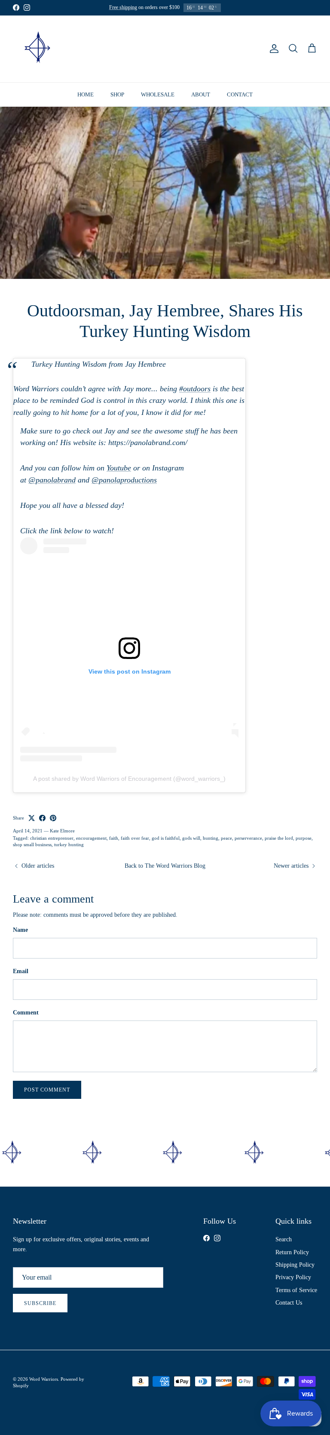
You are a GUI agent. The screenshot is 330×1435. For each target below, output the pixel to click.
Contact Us (288, 1302)
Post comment (47, 1090)
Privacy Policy (293, 1277)
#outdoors (195, 388)
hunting (210, 838)
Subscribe (40, 1303)
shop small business (32, 844)
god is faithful (166, 838)
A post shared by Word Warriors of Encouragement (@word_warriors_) (129, 778)
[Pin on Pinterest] (53, 818)
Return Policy (292, 1252)
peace (226, 838)
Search (283, 1239)
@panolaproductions (124, 480)
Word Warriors (43, 1379)
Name (20, 930)
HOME (85, 94)
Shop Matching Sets (179, 8)
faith (113, 838)
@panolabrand (52, 480)
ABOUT (200, 94)
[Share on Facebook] (42, 818)
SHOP (117, 94)
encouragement (91, 838)
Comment (26, 1012)
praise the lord (279, 838)
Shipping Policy (295, 1265)
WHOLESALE (157, 94)
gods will (191, 838)
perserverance (248, 838)
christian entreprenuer (51, 838)
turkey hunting (69, 844)
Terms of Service (296, 1290)
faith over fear (135, 838)
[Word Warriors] (37, 49)
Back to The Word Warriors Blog (165, 866)
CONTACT (240, 94)
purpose (304, 838)
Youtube (119, 468)
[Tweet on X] (31, 818)
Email (20, 971)
